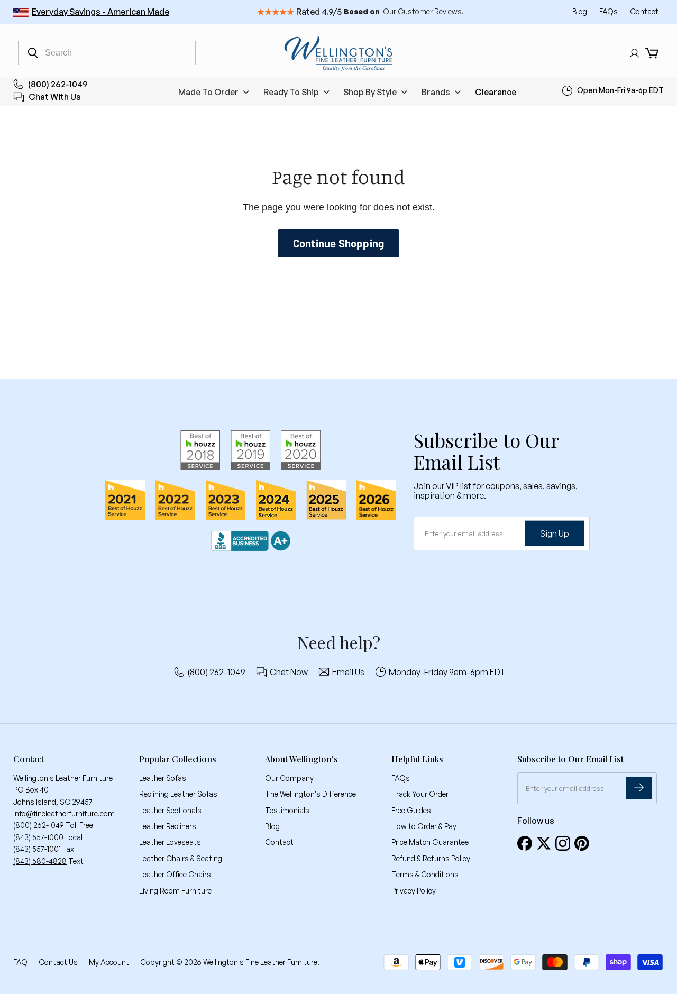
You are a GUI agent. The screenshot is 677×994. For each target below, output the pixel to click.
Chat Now (289, 672)
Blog (580, 11)
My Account (109, 962)
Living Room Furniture (175, 890)
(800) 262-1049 (58, 84)
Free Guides (411, 810)
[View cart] (651, 53)
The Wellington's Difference (310, 793)
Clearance (495, 92)
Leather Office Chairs (175, 874)
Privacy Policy (413, 890)
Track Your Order (420, 793)
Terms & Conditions (425, 874)
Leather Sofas (162, 778)
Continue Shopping (338, 243)
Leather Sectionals (170, 810)
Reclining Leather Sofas (178, 793)
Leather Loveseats (170, 841)
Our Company (289, 778)
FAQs (609, 11)
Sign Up (554, 533)
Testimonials (287, 810)
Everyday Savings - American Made (100, 11)
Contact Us (58, 962)
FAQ (20, 962)
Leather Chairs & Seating (180, 858)
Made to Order (208, 92)
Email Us (348, 672)
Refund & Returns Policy (430, 858)
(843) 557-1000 (38, 837)
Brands (436, 92)
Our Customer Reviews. (423, 11)
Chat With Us (55, 97)
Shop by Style (370, 92)
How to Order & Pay (423, 826)
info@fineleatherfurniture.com (64, 813)
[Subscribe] (639, 788)
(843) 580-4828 (40, 861)
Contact (644, 11)
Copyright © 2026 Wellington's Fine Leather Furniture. (229, 962)
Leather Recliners (167, 826)
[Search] (33, 53)
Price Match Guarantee (430, 841)
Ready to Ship (291, 92)
